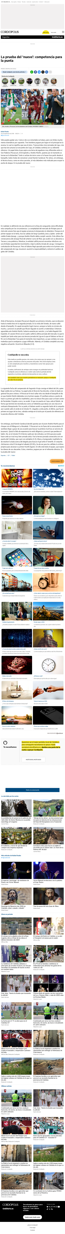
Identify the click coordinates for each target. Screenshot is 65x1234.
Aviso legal (32, 1227)
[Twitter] (42, 72)
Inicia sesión (53, 32)
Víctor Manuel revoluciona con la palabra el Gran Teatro (47, 881)
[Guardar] (50, 72)
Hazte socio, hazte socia (33, 759)
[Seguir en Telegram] (54, 1206)
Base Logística (14, 1)
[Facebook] (35, 72)
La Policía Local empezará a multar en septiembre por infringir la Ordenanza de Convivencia (47, 1050)
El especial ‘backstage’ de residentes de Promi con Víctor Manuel (15, 881)
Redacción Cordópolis (38, 824)
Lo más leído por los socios (9, 796)
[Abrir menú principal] (63, 32)
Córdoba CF (41, 1)
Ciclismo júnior (47, 1)
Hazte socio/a (46, 32)
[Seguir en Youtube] (59, 1206)
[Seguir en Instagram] (56, 1206)
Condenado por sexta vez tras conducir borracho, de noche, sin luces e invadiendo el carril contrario (48, 1023)
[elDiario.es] (11, 1208)
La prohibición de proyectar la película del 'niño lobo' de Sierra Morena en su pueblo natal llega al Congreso (16, 820)
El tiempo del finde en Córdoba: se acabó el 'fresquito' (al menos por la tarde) (47, 937)
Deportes (5, 37)
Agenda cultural (35, 1)
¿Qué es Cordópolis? (32, 1225)
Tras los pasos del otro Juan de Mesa (45, 906)
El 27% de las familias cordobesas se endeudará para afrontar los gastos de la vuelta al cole (47, 965)
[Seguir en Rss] (52, 1209)
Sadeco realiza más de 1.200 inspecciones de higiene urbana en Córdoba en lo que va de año (16, 1078)
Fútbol (13, 455)
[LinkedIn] (46, 72)
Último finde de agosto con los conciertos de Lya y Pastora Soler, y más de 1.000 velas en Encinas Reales (48, 995)
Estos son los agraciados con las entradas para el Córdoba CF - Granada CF (47, 1137)
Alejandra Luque (5, 971)
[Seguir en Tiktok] (47, 1209)
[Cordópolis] (11, 1205)
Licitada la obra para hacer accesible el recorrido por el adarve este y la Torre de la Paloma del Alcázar (48, 847)
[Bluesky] (39, 72)
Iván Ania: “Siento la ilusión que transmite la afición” (16, 994)
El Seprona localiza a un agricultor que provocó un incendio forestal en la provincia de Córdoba (46, 1078)
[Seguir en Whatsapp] (49, 1209)
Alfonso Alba (4, 942)
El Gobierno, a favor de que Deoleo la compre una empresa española (14, 847)
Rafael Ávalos (5, 131)
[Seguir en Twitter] (50, 1206)
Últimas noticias (6, 1086)
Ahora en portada (7, 914)
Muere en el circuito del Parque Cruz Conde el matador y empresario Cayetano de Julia (15, 1050)
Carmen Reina (4, 824)
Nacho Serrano (5, 997)
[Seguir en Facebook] (51, 1206)
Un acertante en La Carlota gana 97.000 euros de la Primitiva (47, 1192)
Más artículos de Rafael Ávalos (11, 855)
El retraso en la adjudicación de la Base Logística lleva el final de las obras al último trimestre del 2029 (14, 938)
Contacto (32, 1230)
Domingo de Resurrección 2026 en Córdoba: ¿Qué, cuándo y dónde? (13, 907)
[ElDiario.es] (57, 37)
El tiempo (19, 1)
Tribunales (24, 1)
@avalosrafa (5, 135)
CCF (9, 455)
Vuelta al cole (28, 1)
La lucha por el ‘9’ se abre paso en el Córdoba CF (14, 1022)
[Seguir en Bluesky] (47, 1206)
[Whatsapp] (31, 72)
